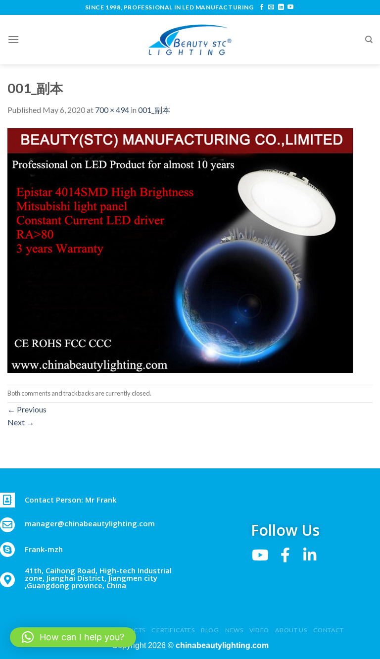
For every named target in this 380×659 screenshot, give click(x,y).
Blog (210, 630)
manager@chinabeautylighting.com (90, 523)
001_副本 (154, 109)
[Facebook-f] (285, 555)
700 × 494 (112, 109)
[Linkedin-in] (309, 555)
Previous (27, 409)
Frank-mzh (44, 549)
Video (259, 630)
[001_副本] (180, 249)
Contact (328, 630)
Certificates (172, 630)
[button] (73, 637)
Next (20, 422)
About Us (291, 630)
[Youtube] (260, 555)
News (234, 630)
